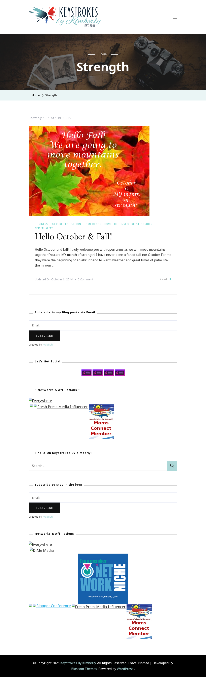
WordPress (125, 669)
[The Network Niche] (103, 556)
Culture (56, 224)
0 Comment (85, 279)
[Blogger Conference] (52, 606)
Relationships (142, 224)
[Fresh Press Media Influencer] (61, 406)
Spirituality (44, 228)
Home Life (111, 224)
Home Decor (92, 224)
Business (41, 224)
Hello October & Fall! (73, 237)
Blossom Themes (84, 669)
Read (163, 279)
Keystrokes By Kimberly (78, 663)
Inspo (125, 224)
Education (73, 224)
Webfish (47, 344)
